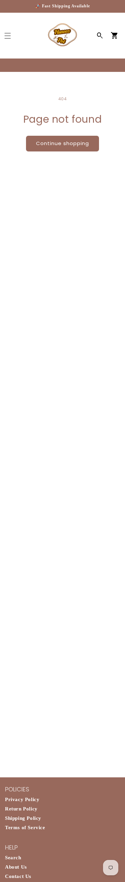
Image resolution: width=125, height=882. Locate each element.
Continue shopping (62, 143)
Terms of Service (25, 827)
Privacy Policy (22, 799)
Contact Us (18, 876)
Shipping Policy (23, 818)
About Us (16, 867)
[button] (7, 35)
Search (13, 857)
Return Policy (21, 808)
